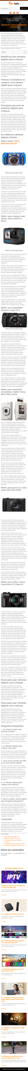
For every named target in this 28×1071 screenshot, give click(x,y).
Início (4, 19)
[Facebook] (10, 13)
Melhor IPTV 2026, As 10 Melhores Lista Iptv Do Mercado (13, 886)
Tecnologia (10, 19)
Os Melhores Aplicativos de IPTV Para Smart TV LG (12, 970)
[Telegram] (17, 13)
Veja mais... (4, 894)
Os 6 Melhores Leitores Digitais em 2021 (14, 843)
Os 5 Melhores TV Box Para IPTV (12, 914)
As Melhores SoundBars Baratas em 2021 (14, 845)
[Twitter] (14, 13)
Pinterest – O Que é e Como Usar (12, 838)
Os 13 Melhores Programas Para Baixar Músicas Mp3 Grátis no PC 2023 (12, 999)
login (13, 853)
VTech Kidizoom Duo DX (10, 142)
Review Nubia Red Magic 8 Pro (11, 836)
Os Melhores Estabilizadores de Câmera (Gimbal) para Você (12, 1057)
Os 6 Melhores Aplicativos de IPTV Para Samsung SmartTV (13, 941)
